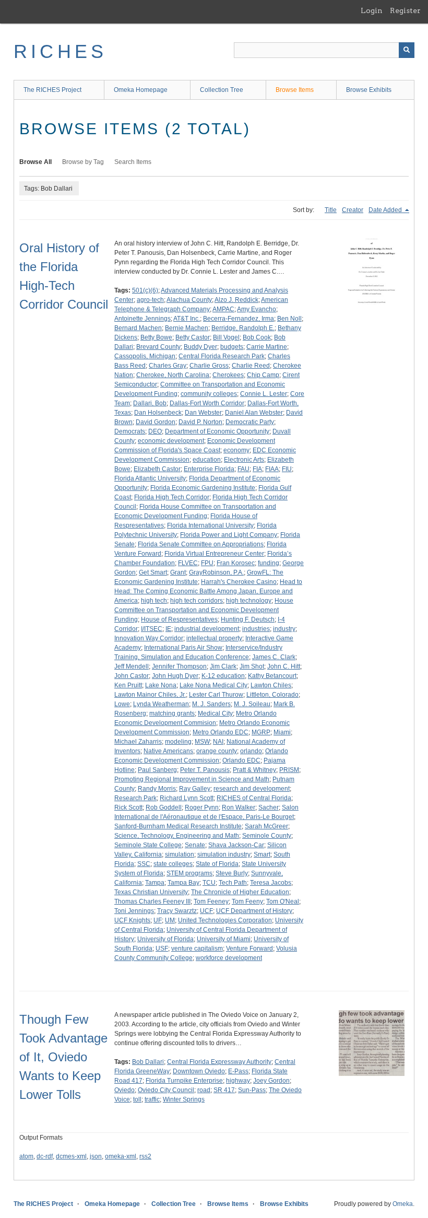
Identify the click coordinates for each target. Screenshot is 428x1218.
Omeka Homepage (141, 89)
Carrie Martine (266, 346)
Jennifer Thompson (179, 666)
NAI (218, 741)
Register (405, 10)
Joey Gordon (271, 1080)
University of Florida (165, 939)
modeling (178, 741)
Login (372, 10)
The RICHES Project (52, 89)
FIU (287, 469)
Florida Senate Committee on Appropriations (201, 544)
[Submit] (406, 50)
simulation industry (224, 854)
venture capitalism (197, 948)
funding (268, 563)
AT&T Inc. (186, 318)
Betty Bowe (156, 337)
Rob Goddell (164, 807)
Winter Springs (184, 1099)
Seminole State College (148, 845)
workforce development (229, 958)
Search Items (132, 162)
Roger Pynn (202, 807)
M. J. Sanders (211, 704)
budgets (231, 346)
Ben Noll (289, 318)
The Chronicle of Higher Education (240, 892)
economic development (171, 440)
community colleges (209, 393)
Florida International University (210, 525)
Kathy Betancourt (272, 676)
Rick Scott (128, 807)
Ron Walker (238, 807)
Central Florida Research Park (222, 356)
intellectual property (214, 638)
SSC (143, 864)
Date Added (385, 210)
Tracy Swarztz (177, 911)
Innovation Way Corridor (148, 638)
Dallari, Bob (150, 403)
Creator (352, 210)
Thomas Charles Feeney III (152, 901)
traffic (152, 1099)
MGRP (261, 732)
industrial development (206, 629)
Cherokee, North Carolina (172, 375)
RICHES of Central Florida (254, 798)
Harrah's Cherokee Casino (239, 581)
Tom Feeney (211, 901)
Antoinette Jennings (142, 318)
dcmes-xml (71, 1156)
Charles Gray (167, 365)
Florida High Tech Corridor (171, 497)
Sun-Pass (252, 1090)
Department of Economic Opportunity (217, 431)
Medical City (215, 713)
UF (157, 920)
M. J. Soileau (252, 704)
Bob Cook (257, 337)
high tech (154, 600)
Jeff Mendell (131, 666)
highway (238, 1080)
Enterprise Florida (209, 469)
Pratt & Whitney (254, 770)
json (96, 1156)
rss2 (145, 1156)
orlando (251, 751)
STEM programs (189, 873)
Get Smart (153, 572)
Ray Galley (194, 788)
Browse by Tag (83, 162)
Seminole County (266, 835)
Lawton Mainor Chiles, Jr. (150, 694)
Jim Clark (223, 666)
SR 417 (224, 1090)
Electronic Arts (244, 459)
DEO (155, 431)
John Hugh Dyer (175, 676)
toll (137, 1099)
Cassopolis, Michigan (144, 356)
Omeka (403, 1204)
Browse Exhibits (368, 89)
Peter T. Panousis (205, 770)
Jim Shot (252, 666)
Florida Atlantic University (150, 478)
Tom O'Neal (282, 901)
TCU (209, 882)
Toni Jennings (134, 911)
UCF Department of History (254, 911)
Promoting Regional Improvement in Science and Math (191, 779)
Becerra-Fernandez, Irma (238, 318)
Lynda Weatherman (161, 704)
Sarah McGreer (266, 826)
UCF (206, 911)
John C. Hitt (283, 666)
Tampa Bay (183, 882)
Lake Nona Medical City (213, 685)
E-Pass (238, 1071)
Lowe (122, 704)
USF (162, 948)
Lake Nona (160, 685)
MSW (202, 741)
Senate (195, 845)
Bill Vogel (226, 337)
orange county (216, 751)
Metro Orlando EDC (220, 732)
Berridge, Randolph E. (243, 328)
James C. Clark (273, 657)
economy (236, 450)
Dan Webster (203, 412)
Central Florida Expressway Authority (219, 1061)
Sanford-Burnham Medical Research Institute (178, 826)
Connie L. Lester (263, 393)
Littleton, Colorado (272, 694)
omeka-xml (120, 1156)
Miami (282, 732)
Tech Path (233, 882)
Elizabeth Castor (157, 469)
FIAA (272, 469)
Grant (178, 572)
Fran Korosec (236, 563)
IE (168, 629)
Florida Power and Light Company (228, 534)
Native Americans (168, 751)
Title (331, 210)
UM (170, 920)
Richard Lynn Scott (186, 798)
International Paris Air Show (183, 647)
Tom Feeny (247, 901)
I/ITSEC (151, 629)
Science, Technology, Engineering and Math (176, 835)
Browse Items (295, 89)
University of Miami (224, 939)
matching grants (172, 713)
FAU (243, 469)
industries (256, 629)
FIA (257, 469)
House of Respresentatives (179, 619)
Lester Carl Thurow (216, 694)
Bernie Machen (186, 328)
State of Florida (217, 864)
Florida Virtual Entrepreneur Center (214, 553)
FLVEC (188, 563)
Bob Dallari (148, 1061)
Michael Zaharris (138, 741)
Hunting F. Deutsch (248, 619)
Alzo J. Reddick (236, 299)
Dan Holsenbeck (158, 412)
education (207, 459)
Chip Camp (263, 375)
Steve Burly (232, 873)
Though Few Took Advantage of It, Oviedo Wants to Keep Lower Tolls (63, 1057)
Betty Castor (192, 337)
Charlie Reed (251, 365)
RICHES (60, 51)
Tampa (154, 882)
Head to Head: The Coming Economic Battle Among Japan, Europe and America (208, 591)
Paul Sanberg (157, 770)
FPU (207, 563)
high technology (248, 600)
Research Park (135, 798)
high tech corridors (196, 600)
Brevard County (158, 346)
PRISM (289, 770)
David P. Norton (200, 422)
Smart (262, 854)
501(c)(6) (145, 290)
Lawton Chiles (271, 685)
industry (284, 629)
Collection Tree (221, 89)
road (203, 1090)
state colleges (173, 864)
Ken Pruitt (128, 685)
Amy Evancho (256, 309)
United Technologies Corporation (225, 920)
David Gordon (155, 422)
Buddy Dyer (200, 346)
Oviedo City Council (166, 1090)
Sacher (268, 807)
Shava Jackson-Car (236, 845)
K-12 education (223, 676)
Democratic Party (249, 422)
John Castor (131, 676)
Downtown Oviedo (199, 1071)
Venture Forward (249, 948)
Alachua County (189, 299)
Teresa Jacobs (270, 882)
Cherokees (228, 375)
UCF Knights (132, 920)
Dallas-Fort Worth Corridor (207, 403)
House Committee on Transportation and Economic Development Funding (203, 610)
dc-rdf (45, 1156)
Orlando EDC (241, 760)
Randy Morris (157, 788)
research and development (251, 788)
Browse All (35, 162)
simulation (179, 854)
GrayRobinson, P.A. (216, 572)
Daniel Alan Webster (254, 412)
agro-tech (150, 299)
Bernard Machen (138, 328)
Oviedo (124, 1090)
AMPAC (223, 309)
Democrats (129, 431)
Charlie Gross (209, 365)
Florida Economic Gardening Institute (202, 487)
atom (26, 1156)
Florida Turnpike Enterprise (184, 1080)
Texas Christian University (151, 892)
